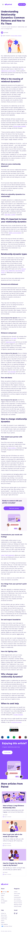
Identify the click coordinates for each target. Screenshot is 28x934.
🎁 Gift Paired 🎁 (4, 891)
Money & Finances (18, 902)
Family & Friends (17, 906)
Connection (16, 895)
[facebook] (2, 737)
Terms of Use (4, 915)
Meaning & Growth (18, 904)
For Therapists (4, 901)
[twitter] (8, 737)
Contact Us (3, 913)
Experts (2, 895)
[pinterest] (20, 737)
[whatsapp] (14, 737)
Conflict (15, 891)
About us (3, 893)
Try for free (22, 4)
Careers (2, 899)
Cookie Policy (4, 918)
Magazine (17, 888)
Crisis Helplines (4, 924)
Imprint (2, 920)
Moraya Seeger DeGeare (16, 35)
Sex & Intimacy (17, 899)
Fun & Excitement (18, 901)
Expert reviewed (6, 35)
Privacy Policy (4, 917)
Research (3, 902)
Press (2, 897)
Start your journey (14, 508)
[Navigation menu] (3, 4)
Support (2, 922)
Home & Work (17, 893)
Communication (17, 897)
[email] (25, 737)
